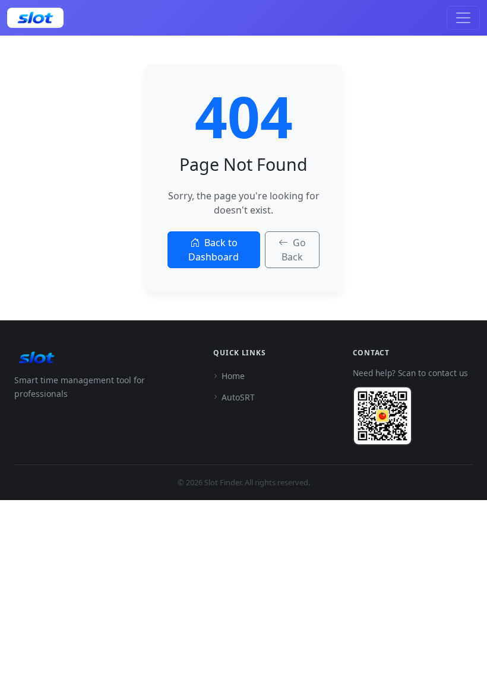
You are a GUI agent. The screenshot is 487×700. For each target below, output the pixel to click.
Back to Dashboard (213, 249)
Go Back (294, 249)
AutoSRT (238, 397)
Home (233, 375)
